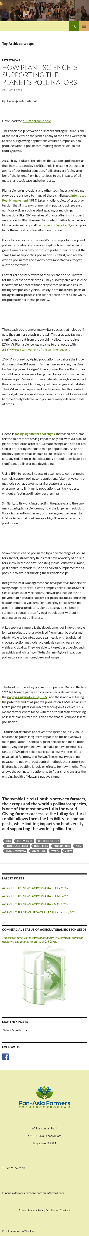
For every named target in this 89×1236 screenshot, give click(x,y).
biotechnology (48, 841)
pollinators (62, 845)
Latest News (11, 60)
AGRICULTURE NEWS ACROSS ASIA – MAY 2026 (34, 904)
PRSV (78, 845)
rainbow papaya (16, 850)
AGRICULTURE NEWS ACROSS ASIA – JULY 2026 (35, 888)
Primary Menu (84, 26)
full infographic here (37, 121)
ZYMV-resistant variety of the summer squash (36, 349)
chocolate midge (17, 845)
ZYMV (68, 850)
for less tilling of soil (56, 225)
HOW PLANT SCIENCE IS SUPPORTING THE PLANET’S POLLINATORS (40, 74)
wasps (55, 850)
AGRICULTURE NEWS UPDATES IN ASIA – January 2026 (39, 912)
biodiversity (24, 841)
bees (8, 841)
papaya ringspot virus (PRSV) (27, 697)
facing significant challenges (35, 434)
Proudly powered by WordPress (19, 1230)
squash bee (39, 850)
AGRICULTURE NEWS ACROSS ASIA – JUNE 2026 (35, 896)
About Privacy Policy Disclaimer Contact (44, 1210)
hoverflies (41, 845)
